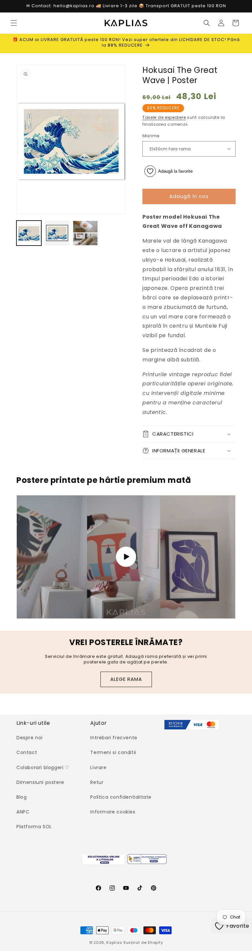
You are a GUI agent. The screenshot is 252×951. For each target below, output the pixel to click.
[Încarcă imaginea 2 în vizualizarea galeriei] (57, 233)
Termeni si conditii (113, 752)
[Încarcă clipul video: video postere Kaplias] (126, 556)
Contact (26, 752)
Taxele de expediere (164, 117)
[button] (14, 23)
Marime (150, 136)
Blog (21, 797)
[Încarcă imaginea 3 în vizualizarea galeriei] (85, 233)
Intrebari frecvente (113, 737)
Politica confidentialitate (121, 797)
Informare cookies (112, 812)
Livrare (98, 767)
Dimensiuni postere (40, 782)
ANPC (22, 812)
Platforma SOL (34, 826)
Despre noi (29, 737)
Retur (96, 782)
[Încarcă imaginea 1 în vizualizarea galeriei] (28, 233)
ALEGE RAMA (126, 679)
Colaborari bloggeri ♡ (43, 767)
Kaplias (114, 942)
